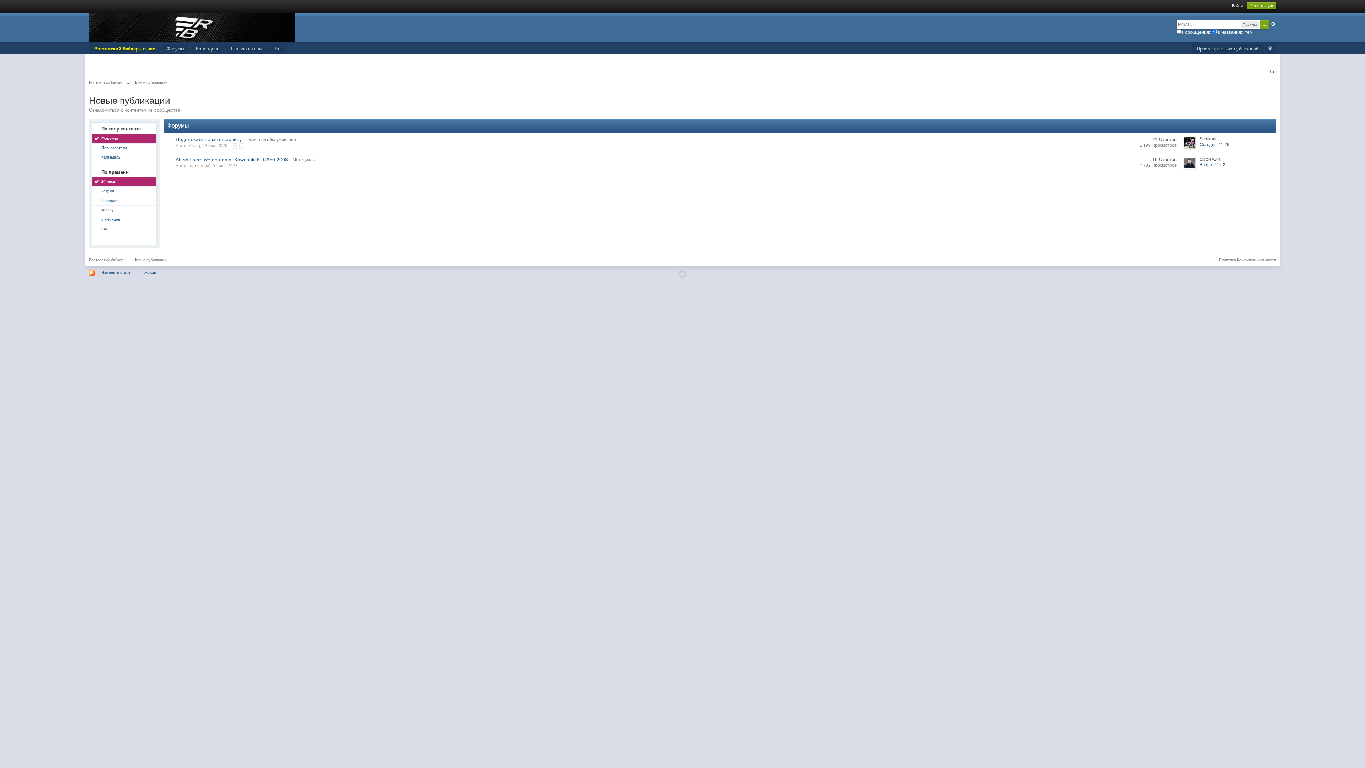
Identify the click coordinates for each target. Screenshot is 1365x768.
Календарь (207, 49)
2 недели (109, 200)
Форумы (175, 49)
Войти (1237, 6)
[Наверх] (682, 274)
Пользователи (246, 49)
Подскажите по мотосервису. (209, 139)
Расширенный (1273, 24)
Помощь (148, 272)
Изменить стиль (115, 272)
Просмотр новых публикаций (1227, 49)
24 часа (108, 181)
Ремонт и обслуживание (271, 139)
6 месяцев (110, 219)
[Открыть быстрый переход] (1270, 49)
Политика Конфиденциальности (1247, 260)
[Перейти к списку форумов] (192, 27)
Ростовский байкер (106, 260)
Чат (277, 49)
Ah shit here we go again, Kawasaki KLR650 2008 (232, 159)
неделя (107, 191)
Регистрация (1261, 6)
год (104, 228)
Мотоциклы (304, 160)
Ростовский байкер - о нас (124, 49)
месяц (107, 210)
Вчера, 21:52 (1212, 164)
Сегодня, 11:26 (1215, 144)
